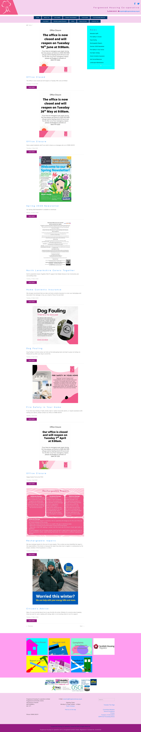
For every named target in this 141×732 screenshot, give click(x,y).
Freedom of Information (108, 715)
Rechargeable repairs (41, 541)
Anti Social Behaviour (96, 59)
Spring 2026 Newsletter (42, 206)
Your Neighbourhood (99, 17)
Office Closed (35, 77)
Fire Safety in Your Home (43, 407)
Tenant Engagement (71, 17)
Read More (32, 87)
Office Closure (36, 141)
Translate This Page (109, 705)
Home (37, 17)
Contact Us (95, 21)
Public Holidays (70, 706)
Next (81, 626)
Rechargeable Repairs (96, 43)
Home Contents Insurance (44, 290)
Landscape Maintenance (96, 62)
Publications (83, 21)
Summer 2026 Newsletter (97, 46)
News (72, 21)
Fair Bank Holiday (95, 53)
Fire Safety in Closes (95, 36)
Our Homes (57, 17)
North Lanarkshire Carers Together (50, 270)
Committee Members (109, 709)
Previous (30, 626)
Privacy (112, 713)
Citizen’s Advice (37, 609)
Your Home (85, 17)
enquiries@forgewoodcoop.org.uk (130, 11)
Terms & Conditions (109, 711)
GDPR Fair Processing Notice (106, 716)
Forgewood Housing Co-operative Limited (62, 726)
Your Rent (46, 21)
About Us (46, 17)
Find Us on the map (70, 709)
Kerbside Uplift (94, 33)
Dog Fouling (34, 348)
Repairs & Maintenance (60, 21)
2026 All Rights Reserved (83, 726)
